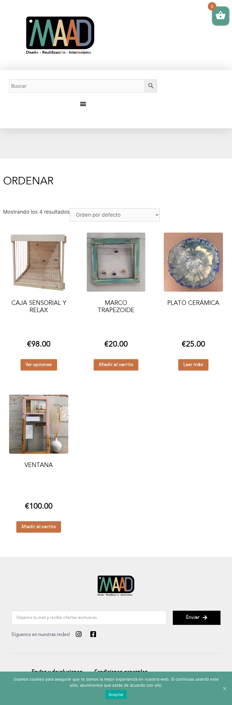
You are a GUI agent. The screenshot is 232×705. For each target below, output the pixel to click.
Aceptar (116, 694)
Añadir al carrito (116, 365)
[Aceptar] (224, 688)
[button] (83, 103)
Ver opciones (39, 365)
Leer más (193, 365)
